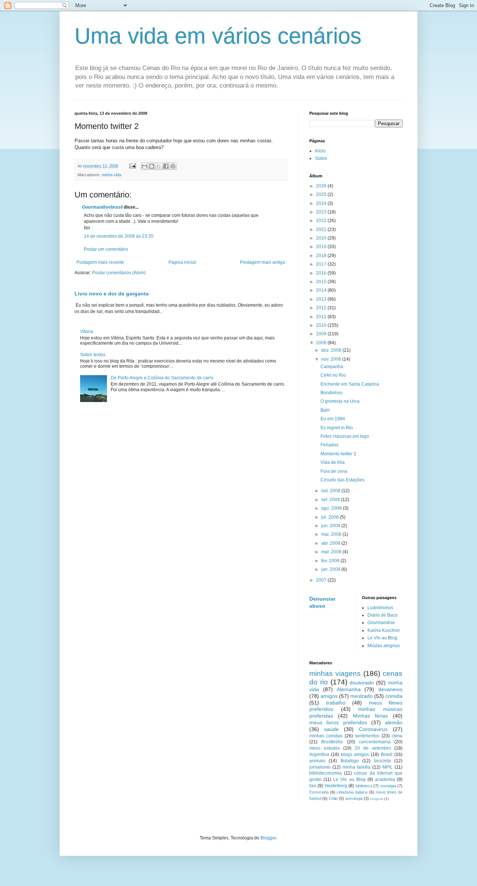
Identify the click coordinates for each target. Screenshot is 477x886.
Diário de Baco (382, 615)
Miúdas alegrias (383, 645)
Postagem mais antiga (262, 262)
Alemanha (349, 689)
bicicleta (382, 760)
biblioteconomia (325, 773)
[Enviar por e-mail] (144, 166)
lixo (312, 785)
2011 (322, 316)
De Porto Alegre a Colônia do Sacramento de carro (162, 377)
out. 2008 (331, 490)
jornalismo (320, 767)
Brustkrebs (332, 741)
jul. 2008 (330, 517)
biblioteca (364, 786)
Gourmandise (381, 622)
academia (385, 779)
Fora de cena (333, 471)
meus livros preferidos (338, 722)
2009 (322, 333)
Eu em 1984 (332, 418)
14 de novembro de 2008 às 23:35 (119, 236)
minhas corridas (325, 735)
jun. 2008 (331, 525)
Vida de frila (332, 462)
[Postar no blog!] (151, 166)
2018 (322, 255)
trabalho (335, 703)
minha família (356, 767)
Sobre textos (92, 354)
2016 (322, 273)
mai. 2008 (331, 534)
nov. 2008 (331, 359)
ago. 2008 (332, 508)
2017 (322, 264)
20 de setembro (373, 748)
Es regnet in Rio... (338, 427)
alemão (393, 722)
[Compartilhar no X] (158, 166)
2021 (322, 229)
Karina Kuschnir (383, 630)
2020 (322, 238)
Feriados (329, 444)
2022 (322, 220)
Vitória (86, 331)
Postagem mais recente (100, 262)
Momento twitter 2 (338, 453)
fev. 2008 (331, 560)
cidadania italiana (352, 792)
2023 (322, 212)
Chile (333, 798)
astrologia (354, 798)
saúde (331, 729)
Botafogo (350, 760)
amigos (329, 696)
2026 (322, 186)
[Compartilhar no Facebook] (166, 166)
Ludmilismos (380, 607)
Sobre (321, 158)
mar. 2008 (331, 551)
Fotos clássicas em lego (344, 436)
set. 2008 (331, 499)
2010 (322, 325)
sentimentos (367, 735)
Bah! (325, 410)
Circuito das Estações (342, 479)
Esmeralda (319, 792)
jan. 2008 (331, 569)
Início (320, 151)
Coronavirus (373, 729)
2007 (322, 580)
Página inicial (182, 262)
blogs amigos (355, 754)
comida (393, 696)
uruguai (376, 799)
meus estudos (324, 748)
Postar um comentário (106, 249)
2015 (322, 281)
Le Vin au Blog (382, 637)
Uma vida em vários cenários (218, 35)
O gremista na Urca (340, 401)
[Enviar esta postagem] (132, 166)
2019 (322, 246)
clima (397, 735)
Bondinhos (331, 392)
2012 (322, 307)
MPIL (387, 767)
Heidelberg (336, 785)
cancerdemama (375, 741)
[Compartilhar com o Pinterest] (173, 166)
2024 (322, 203)
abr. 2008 (331, 543)
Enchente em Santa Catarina (349, 384)
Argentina (319, 754)
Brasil (386, 754)
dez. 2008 (331, 350)
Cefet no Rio (333, 375)
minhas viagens (335, 673)
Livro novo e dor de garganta (112, 294)
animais (317, 760)
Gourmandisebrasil (102, 207)
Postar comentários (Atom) (119, 272)
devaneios (390, 689)
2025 (322, 194)
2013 (322, 299)
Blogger (268, 838)
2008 (322, 342)
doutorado (362, 683)
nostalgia (388, 786)
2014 (322, 290)
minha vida (111, 175)
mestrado (361, 696)
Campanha (331, 366)
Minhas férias (370, 716)
